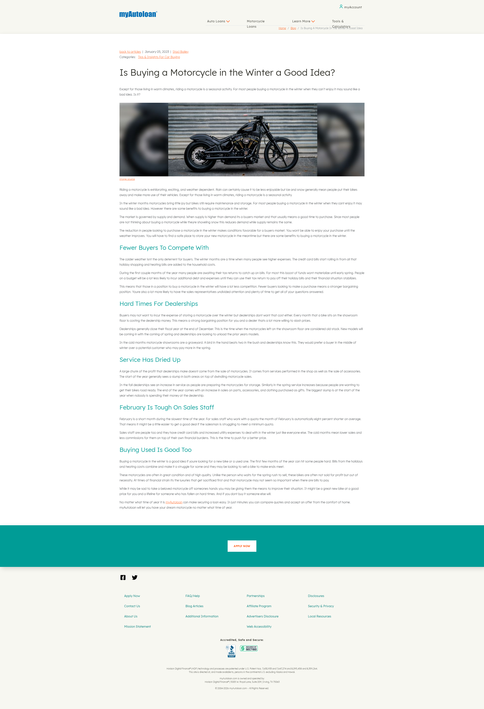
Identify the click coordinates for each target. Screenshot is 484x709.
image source (127, 179)
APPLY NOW (242, 546)
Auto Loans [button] (216, 21)
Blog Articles (194, 606)
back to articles (130, 52)
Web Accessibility (259, 626)
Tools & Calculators (341, 22)
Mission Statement (137, 626)
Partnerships (256, 596)
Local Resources (319, 616)
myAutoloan (174, 502)
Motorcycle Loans (256, 22)
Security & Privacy (321, 606)
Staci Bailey (180, 52)
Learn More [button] (301, 21)
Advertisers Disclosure (262, 616)
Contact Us (132, 606)
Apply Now (132, 596)
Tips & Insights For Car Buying (159, 57)
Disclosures (316, 596)
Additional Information (201, 616)
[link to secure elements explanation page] (231, 647)
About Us (130, 616)
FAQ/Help (192, 596)
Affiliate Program (259, 606)
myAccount (353, 7)
